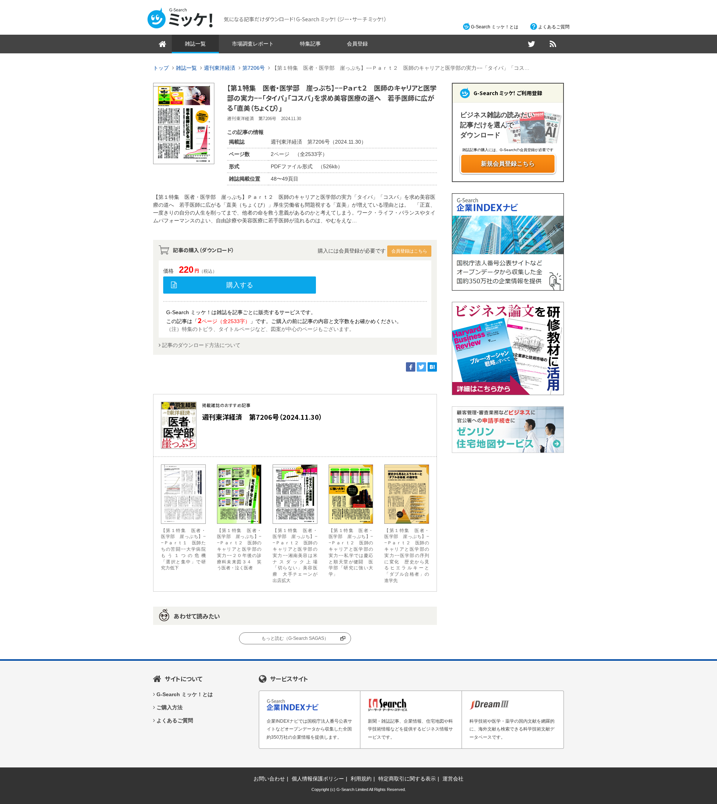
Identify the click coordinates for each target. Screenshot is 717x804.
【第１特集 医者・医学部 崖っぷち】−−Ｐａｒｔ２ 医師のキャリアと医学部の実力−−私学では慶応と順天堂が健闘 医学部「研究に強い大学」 (351, 552)
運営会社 (453, 779)
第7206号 (253, 68)
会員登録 (357, 44)
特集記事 (310, 44)
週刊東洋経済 (219, 68)
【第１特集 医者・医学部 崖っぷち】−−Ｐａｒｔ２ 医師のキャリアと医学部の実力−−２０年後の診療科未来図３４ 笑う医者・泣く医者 (239, 549)
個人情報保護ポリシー (318, 779)
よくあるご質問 (553, 26)
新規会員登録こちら (508, 163)
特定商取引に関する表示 (407, 779)
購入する (239, 285)
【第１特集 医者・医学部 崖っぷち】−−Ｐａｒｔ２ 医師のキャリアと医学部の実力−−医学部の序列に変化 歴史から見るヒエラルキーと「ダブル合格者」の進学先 (406, 555)
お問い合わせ (269, 779)
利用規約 (361, 779)
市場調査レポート (253, 44)
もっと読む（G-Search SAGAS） (295, 638)
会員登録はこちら (409, 251)
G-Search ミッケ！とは (494, 26)
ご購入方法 (169, 707)
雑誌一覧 (195, 44)
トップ (161, 68)
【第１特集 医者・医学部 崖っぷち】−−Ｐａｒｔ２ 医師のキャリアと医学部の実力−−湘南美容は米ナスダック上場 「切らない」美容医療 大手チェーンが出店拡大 (295, 555)
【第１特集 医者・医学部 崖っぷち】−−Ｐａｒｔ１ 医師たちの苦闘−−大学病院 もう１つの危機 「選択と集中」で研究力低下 (183, 549)
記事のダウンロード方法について (201, 345)
